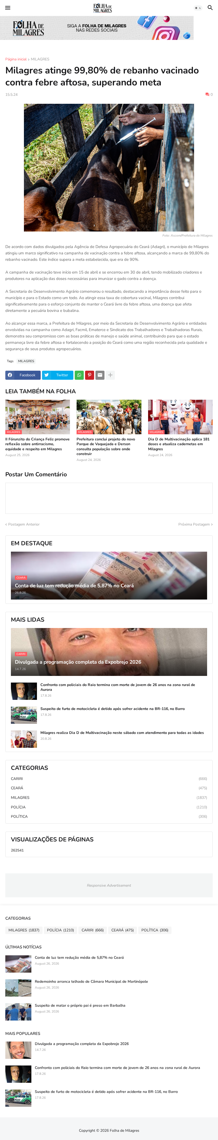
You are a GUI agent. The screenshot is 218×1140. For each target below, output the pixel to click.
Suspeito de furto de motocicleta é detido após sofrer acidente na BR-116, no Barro (112, 709)
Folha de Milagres (124, 1130)
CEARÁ (109, 788)
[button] (7, 8)
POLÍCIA (109, 807)
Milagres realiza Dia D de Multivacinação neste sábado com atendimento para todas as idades (122, 732)
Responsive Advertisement (109, 885)
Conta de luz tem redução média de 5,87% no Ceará (79, 957)
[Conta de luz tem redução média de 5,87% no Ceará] (18, 964)
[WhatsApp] (79, 375)
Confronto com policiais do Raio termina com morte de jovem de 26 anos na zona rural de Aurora (117, 687)
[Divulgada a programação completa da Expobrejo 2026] (18, 1050)
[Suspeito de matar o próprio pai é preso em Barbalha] (18, 1012)
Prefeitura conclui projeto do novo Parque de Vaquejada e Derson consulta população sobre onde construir (106, 446)
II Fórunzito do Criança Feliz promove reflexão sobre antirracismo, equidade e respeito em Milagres (37, 444)
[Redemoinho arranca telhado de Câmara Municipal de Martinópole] (18, 988)
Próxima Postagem (194, 524)
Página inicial (16, 59)
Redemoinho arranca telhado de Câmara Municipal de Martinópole (91, 981)
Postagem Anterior (24, 524)
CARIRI (109, 778)
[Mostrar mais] (110, 375)
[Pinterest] (89, 375)
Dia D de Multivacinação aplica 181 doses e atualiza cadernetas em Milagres (178, 444)
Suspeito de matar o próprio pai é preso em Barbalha (80, 1005)
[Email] (99, 375)
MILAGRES (40, 59)
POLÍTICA (109, 816)
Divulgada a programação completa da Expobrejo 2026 (82, 1044)
